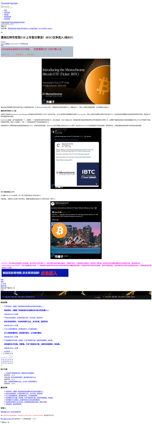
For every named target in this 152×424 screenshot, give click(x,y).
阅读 (2, 279)
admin (5, 44)
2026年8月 (6, 351)
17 (1, 361)
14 (8, 359)
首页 (5, 10)
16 (12, 359)
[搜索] (1, 5)
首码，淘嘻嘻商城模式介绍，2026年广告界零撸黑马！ (21, 381)
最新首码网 (7, 16)
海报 (2, 281)
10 (1, 359)
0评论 (26, 44)
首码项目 (7, 12)
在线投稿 (7, 19)
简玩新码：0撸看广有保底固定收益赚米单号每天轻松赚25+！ (25, 391)
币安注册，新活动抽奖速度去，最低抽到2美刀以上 (20, 377)
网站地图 (3, 412)
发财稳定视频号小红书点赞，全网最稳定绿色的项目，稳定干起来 (26, 402)
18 (3, 361)
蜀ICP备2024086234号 (7, 419)
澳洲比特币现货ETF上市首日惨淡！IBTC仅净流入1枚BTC (35, 28)
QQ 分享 (3, 284)
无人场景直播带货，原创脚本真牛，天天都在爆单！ (22, 395)
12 (5, 359)
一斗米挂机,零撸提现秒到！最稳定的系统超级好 (19, 373)
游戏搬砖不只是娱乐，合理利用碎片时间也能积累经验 (23, 400)
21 (8, 361)
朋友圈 (6, 14)
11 (3, 359)
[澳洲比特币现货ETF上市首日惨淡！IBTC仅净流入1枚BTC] (76, 104)
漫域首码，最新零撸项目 (13, 404)
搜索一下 (3, 26)
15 (10, 359)
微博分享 (3, 286)
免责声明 (18, 412)
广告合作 (12, 412)
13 (7, 359)
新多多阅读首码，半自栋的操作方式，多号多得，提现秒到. (24, 393)
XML (8, 412)
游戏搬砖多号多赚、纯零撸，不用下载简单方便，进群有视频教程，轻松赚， (30, 398)
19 (5, 361)
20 (7, 361)
